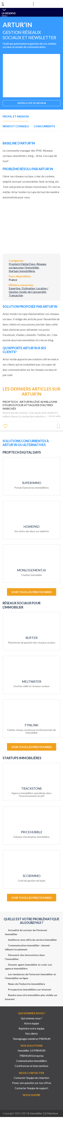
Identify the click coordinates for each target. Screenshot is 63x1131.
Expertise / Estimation (22, 288)
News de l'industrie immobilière (26, 983)
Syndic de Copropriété (32, 291)
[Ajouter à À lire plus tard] (58, 426)
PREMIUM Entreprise (32, 1055)
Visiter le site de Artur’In (31, 103)
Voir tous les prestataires (31, 592)
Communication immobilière (31, 1060)
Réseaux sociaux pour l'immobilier (27, 265)
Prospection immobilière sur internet (29, 989)
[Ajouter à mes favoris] (5, 426)
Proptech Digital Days (22, 264)
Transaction (16, 295)
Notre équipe (31, 1023)
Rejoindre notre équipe (31, 1028)
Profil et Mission (16, 116)
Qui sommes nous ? (31, 1018)
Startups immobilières (22, 271)
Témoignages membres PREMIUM (31, 1038)
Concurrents (44, 126)
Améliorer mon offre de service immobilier (32, 939)
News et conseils (16, 126)
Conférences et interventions (31, 1065)
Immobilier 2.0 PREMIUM (31, 1050)
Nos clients (31, 1033)
